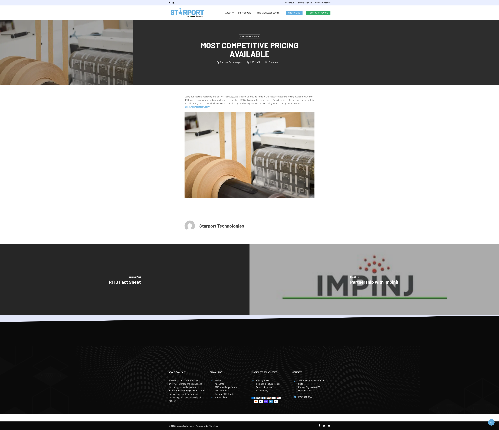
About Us (219, 383)
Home (218, 380)
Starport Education (249, 36)
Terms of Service (264, 387)
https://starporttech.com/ (197, 106)
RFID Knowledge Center (226, 387)
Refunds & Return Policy (268, 383)
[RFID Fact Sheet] (125, 280)
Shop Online (221, 397)
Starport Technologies (231, 62)
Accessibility (262, 390)
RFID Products (222, 390)
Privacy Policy (262, 380)
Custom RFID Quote (224, 394)
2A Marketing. (212, 426)
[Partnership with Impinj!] (374, 280)
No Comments (272, 62)
